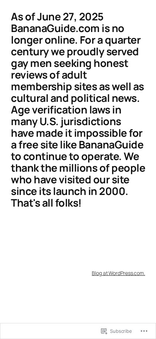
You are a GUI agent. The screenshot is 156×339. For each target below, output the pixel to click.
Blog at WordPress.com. (118, 273)
